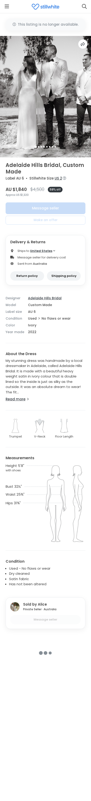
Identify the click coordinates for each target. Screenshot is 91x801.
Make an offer (46, 220)
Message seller (45, 208)
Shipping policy (64, 276)
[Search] (84, 6)
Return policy (27, 276)
